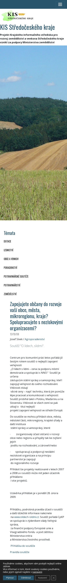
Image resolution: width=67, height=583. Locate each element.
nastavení (37, 572)
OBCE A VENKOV (11, 259)
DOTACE (7, 241)
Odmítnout (26, 577)
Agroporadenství (35, 339)
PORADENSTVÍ (10, 268)
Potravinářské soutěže (16, 276)
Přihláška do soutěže (23, 546)
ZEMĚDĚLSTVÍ (10, 294)
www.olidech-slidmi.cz (26, 517)
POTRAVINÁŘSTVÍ (12, 285)
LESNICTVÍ (8, 250)
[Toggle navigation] (60, 4)
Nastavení (42, 577)
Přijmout (10, 577)
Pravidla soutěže (19, 552)
